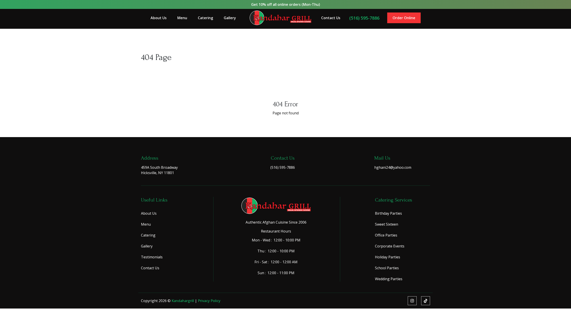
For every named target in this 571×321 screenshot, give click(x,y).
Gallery (230, 17)
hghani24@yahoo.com (392, 167)
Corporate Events (389, 246)
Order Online (404, 17)
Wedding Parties (388, 278)
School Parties (387, 267)
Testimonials (152, 257)
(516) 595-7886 (364, 18)
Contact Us (330, 17)
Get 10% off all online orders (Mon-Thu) (285, 4)
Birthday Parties (388, 213)
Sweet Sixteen (386, 224)
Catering (205, 17)
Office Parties (386, 235)
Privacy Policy (209, 300)
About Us (159, 17)
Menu (182, 17)
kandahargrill (183, 300)
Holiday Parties (387, 257)
